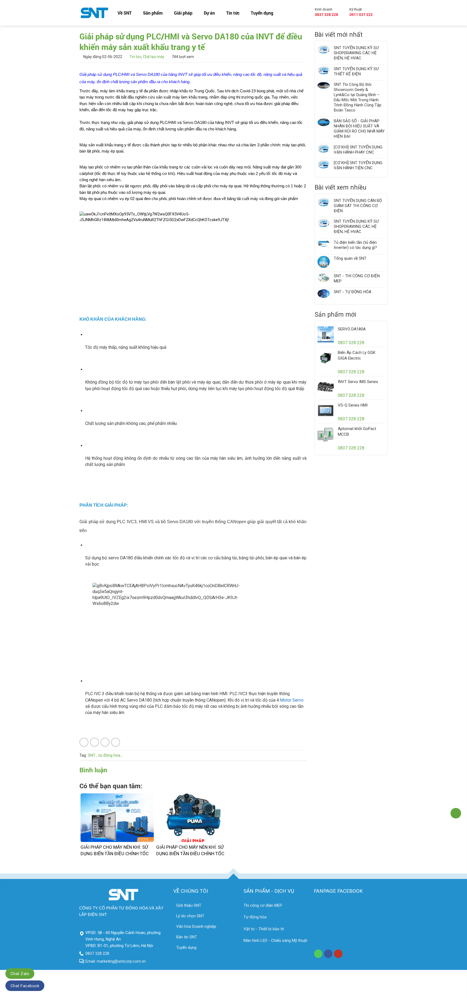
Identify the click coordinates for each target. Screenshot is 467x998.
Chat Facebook (25, 985)
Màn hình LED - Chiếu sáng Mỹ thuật (275, 940)
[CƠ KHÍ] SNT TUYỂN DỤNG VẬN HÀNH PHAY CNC (358, 150)
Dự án (209, 13)
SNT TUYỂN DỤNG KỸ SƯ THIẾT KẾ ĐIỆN (356, 71)
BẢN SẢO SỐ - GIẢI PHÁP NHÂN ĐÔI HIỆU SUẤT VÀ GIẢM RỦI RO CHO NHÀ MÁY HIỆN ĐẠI (359, 129)
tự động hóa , (110, 755)
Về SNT (125, 13)
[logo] (94, 12)
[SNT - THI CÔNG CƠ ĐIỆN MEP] (324, 278)
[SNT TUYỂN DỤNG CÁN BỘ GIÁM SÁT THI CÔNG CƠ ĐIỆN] (324, 206)
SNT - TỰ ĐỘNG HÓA (352, 291)
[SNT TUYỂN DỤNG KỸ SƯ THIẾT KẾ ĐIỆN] (324, 71)
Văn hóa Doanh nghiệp (196, 926)
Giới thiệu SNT (188, 905)
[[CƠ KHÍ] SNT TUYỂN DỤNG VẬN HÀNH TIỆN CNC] (324, 165)
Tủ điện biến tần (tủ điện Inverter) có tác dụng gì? (355, 245)
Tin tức (232, 13)
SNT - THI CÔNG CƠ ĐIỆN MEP (357, 278)
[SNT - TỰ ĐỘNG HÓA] (324, 294)
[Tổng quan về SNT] (324, 262)
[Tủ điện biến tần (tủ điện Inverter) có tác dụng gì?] (324, 245)
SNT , (92, 755)
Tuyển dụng (262, 13)
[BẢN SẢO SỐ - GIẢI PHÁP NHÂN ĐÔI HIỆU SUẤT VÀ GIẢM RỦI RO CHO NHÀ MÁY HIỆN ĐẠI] (324, 129)
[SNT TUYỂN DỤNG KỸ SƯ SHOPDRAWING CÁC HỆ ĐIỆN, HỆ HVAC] (324, 53)
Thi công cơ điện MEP (262, 905)
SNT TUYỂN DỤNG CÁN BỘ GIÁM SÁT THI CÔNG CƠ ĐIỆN (358, 205)
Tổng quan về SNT (350, 258)
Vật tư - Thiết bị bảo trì (263, 928)
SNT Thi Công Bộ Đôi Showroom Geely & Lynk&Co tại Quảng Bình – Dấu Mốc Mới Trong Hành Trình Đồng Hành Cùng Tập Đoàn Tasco (357, 97)
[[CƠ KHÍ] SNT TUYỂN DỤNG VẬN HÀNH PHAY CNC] (324, 150)
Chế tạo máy (153, 57)
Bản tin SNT (186, 937)
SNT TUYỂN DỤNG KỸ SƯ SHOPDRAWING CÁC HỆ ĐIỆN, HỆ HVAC (356, 52)
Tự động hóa (254, 917)
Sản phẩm (153, 13)
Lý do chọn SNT (190, 916)
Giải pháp (183, 13)
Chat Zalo (20, 973)
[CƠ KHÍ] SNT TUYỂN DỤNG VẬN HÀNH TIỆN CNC (358, 165)
